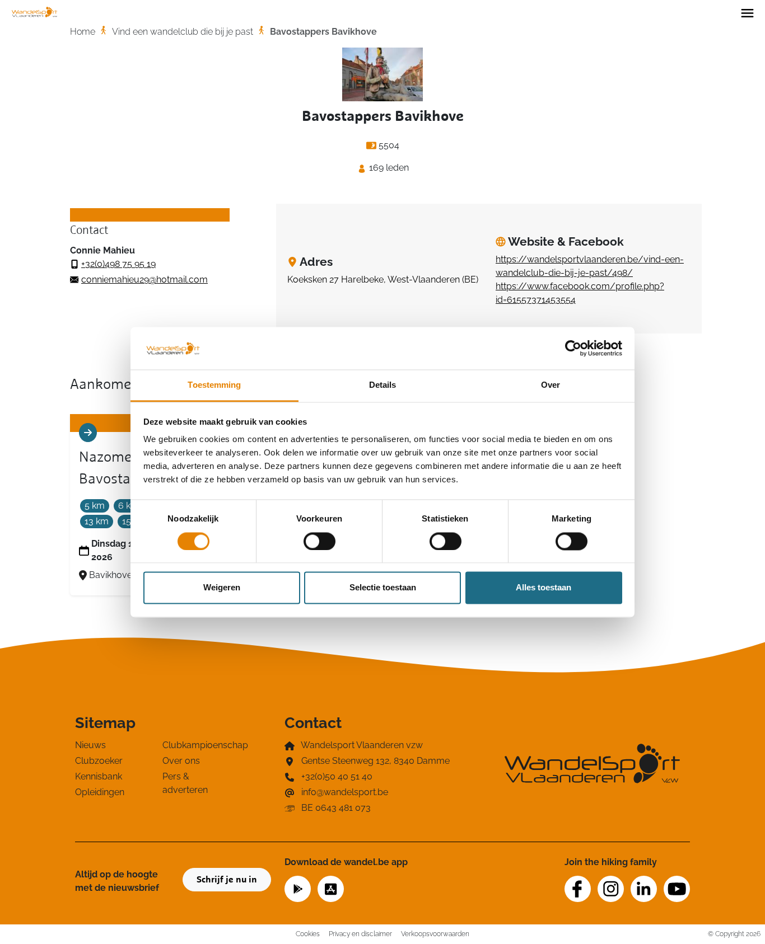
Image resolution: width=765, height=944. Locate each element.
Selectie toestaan (382, 588)
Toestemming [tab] (214, 385)
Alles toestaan (543, 588)
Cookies (308, 933)
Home (82, 31)
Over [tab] (550, 385)
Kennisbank (98, 776)
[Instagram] (611, 889)
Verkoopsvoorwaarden (435, 933)
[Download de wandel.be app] (297, 887)
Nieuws (90, 745)
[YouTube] (677, 889)
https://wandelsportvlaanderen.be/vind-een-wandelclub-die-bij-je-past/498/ (590, 266)
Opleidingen (99, 792)
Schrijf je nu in (227, 879)
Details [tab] (383, 385)
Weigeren (221, 588)
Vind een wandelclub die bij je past (182, 31)
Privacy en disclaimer (360, 933)
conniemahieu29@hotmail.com (144, 279)
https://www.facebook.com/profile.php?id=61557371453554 (580, 293)
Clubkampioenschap (199, 745)
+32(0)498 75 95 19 (118, 264)
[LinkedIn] (644, 889)
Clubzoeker (99, 760)
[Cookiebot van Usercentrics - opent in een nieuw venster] (573, 348)
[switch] (319, 541)
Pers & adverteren (185, 783)
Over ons (181, 760)
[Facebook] (578, 889)
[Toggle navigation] (747, 12)
